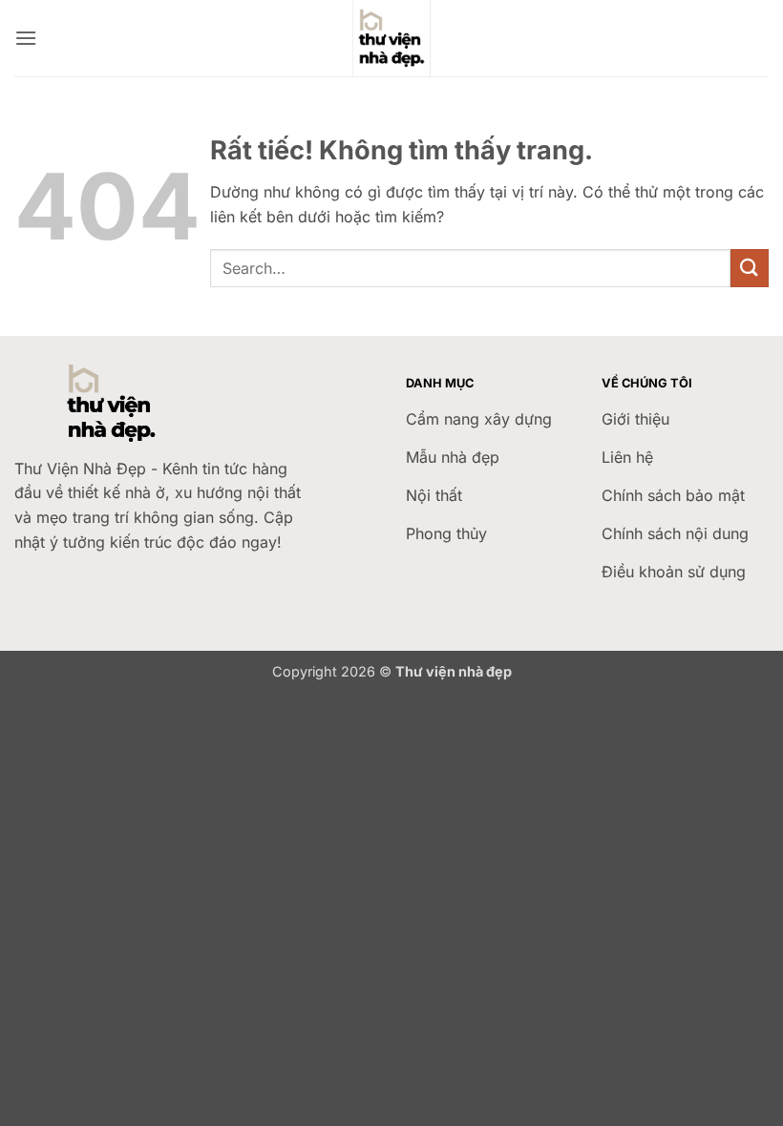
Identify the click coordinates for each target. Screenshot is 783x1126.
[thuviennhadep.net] (391, 38)
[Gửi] (749, 267)
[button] (25, 37)
